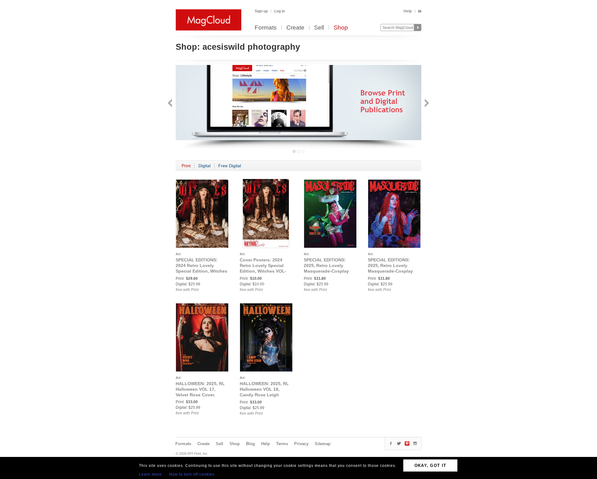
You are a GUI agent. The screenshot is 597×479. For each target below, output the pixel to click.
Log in (279, 11)
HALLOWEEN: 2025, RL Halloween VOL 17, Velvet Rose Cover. (200, 389)
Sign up (261, 11)
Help (408, 11)
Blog (250, 443)
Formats (266, 28)
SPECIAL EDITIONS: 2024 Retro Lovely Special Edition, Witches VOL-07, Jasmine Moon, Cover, (201, 271)
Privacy (301, 443)
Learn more (150, 474)
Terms (282, 443)
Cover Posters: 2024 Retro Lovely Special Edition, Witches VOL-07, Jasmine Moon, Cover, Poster (263, 271)
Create (295, 28)
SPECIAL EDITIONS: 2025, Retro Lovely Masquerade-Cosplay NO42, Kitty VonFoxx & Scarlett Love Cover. (328, 271)
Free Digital (229, 165)
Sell (319, 28)
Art (178, 254)
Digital (204, 165)
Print (186, 165)
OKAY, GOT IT (430, 465)
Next (426, 104)
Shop (341, 28)
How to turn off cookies (192, 474)
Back (171, 104)
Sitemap (323, 443)
